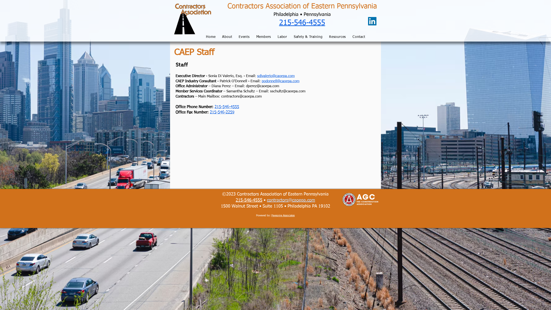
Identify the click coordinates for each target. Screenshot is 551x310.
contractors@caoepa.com (241, 96)
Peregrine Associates (283, 215)
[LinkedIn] (372, 21)
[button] (227, 37)
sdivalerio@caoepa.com (276, 76)
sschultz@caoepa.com (287, 91)
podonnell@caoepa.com (280, 81)
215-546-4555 (227, 107)
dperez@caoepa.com (262, 86)
